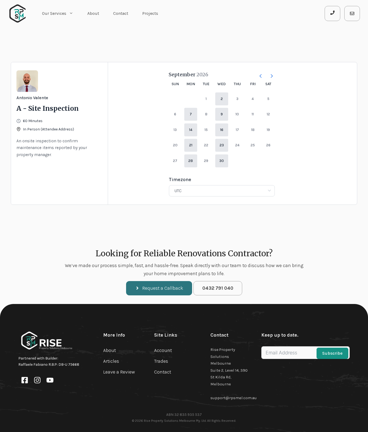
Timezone (180, 179)
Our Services (54, 13)
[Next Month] (269, 74)
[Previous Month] (258, 74)
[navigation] (159, 288)
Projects (150, 13)
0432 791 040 (217, 288)
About (93, 13)
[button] (221, 98)
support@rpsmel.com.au (233, 397)
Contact (120, 13)
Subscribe (332, 353)
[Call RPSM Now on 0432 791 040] (332, 13)
